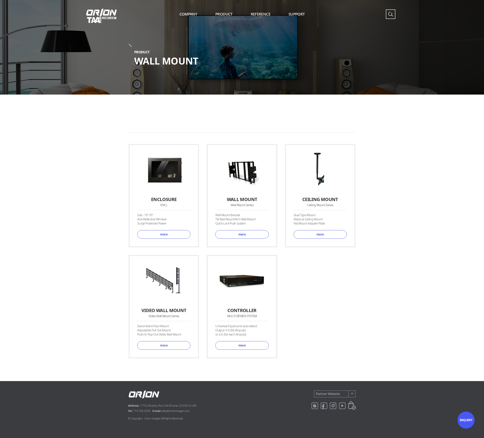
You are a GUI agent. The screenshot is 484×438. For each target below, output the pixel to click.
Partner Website (328, 393)
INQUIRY (466, 420)
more (163, 234)
